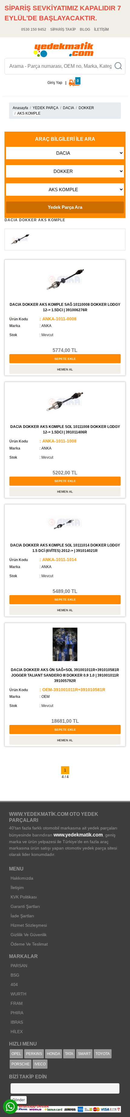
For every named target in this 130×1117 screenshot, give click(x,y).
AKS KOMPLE (29, 113)
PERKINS (34, 1054)
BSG (15, 975)
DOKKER (86, 108)
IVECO (40, 1064)
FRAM (17, 1003)
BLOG (85, 29)
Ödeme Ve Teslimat (29, 944)
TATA (69, 1054)
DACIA (68, 108)
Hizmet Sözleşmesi (29, 925)
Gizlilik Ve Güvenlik (29, 934)
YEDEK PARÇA (45, 108)
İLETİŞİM (101, 29)
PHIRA (17, 1012)
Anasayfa (20, 108)
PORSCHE (20, 1064)
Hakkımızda (22, 878)
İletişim (17, 887)
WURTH (18, 993)
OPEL (16, 1054)
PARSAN (19, 965)
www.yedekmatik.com (78, 834)
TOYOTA (103, 1054)
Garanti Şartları (25, 906)
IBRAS (17, 1022)
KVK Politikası (24, 897)
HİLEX (17, 1031)
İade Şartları (22, 915)
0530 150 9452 (33, 29)
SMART (84, 1054)
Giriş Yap (54, 83)
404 (14, 984)
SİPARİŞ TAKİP (63, 29)
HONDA (53, 1054)
